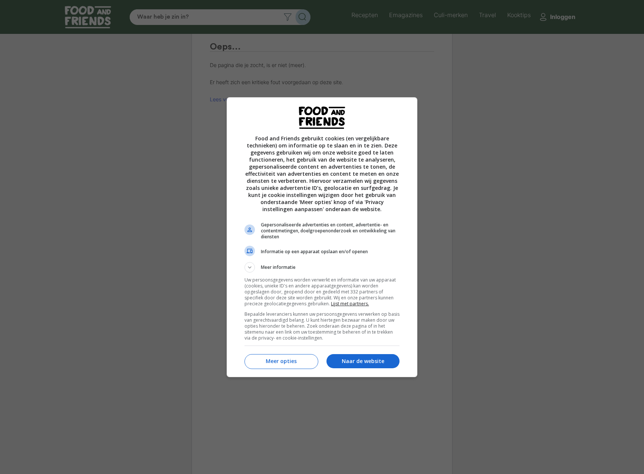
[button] (322, 267)
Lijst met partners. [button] (350, 303)
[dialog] (322, 237)
